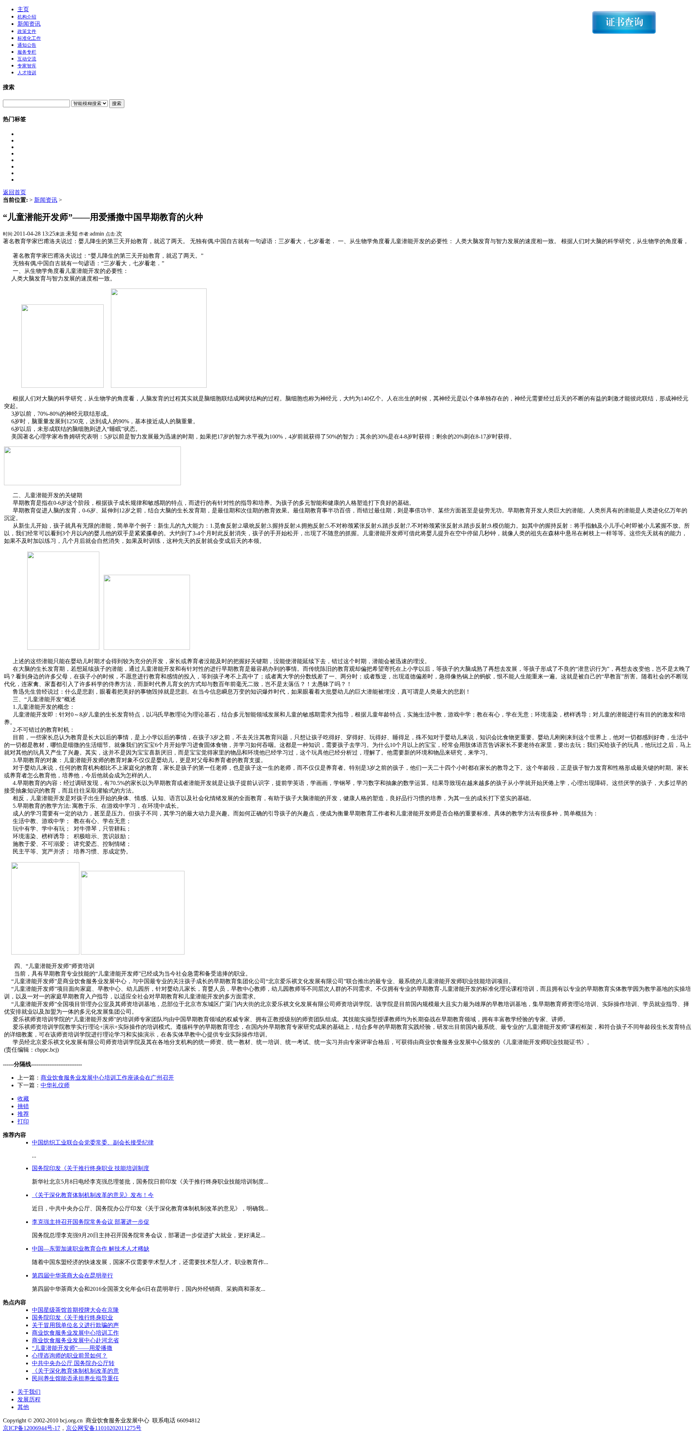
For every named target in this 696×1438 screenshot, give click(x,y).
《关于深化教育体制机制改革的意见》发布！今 (93, 1195)
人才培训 (26, 72)
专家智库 (26, 65)
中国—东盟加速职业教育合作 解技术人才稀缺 (90, 1249)
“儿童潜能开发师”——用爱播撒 (72, 1348)
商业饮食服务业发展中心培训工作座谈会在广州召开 (107, 1078)
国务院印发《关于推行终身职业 (72, 1317)
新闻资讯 (29, 24)
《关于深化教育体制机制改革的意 (75, 1371)
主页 (23, 9)
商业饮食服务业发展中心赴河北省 (75, 1340)
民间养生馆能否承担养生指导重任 (75, 1378)
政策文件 (26, 31)
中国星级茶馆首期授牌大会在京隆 (75, 1310)
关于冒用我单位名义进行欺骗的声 (75, 1325)
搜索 (116, 103)
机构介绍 (26, 17)
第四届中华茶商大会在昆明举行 (72, 1275)
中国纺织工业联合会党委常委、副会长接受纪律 (93, 1142)
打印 (23, 1121)
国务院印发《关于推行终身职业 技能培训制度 (90, 1168)
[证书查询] (626, 22)
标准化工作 (29, 38)
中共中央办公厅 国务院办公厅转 (73, 1363)
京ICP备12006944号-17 (31, 1428)
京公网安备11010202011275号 (103, 1428)
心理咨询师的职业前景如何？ (69, 1355)
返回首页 (14, 192)
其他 (23, 1407)
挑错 (23, 1106)
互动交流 (26, 59)
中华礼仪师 (55, 1085)
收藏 (23, 1099)
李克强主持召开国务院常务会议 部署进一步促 (90, 1222)
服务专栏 (26, 52)
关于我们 (29, 1392)
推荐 (23, 1114)
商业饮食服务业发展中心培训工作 (75, 1333)
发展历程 (29, 1399)
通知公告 (26, 45)
